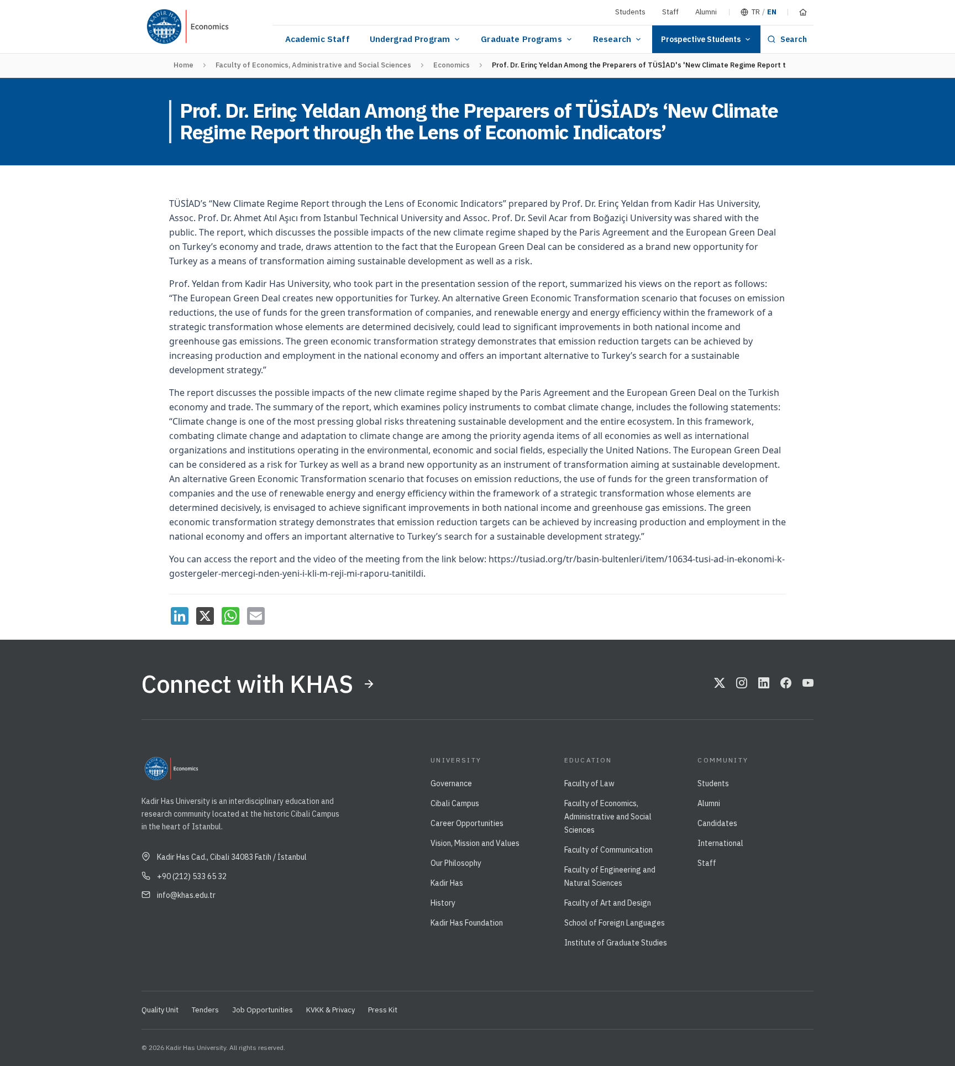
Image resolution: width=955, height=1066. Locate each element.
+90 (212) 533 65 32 (192, 876)
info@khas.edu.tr (186, 895)
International (720, 843)
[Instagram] (741, 684)
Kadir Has (447, 883)
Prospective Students (701, 39)
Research (612, 39)
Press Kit (382, 1010)
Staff (670, 12)
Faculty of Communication (608, 850)
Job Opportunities (262, 1010)
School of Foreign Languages (614, 923)
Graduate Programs (521, 39)
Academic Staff (317, 39)
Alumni (706, 12)
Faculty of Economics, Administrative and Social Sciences (313, 65)
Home (183, 65)
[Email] (255, 615)
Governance (451, 783)
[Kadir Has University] (168, 26)
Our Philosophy (456, 863)
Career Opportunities (467, 823)
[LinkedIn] (179, 615)
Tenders (205, 1010)
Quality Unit (160, 1010)
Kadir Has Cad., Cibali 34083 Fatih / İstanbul (232, 857)
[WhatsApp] (230, 615)
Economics (451, 65)
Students (630, 12)
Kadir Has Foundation (467, 923)
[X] (205, 615)
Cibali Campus (455, 803)
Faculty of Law (589, 783)
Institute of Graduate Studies (615, 943)
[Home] (803, 12)
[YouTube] (808, 684)
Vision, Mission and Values (475, 843)
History (443, 903)
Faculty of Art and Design (607, 903)
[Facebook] (785, 684)
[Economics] (229, 26)
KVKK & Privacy (330, 1010)
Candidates (717, 823)
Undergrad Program (410, 39)
